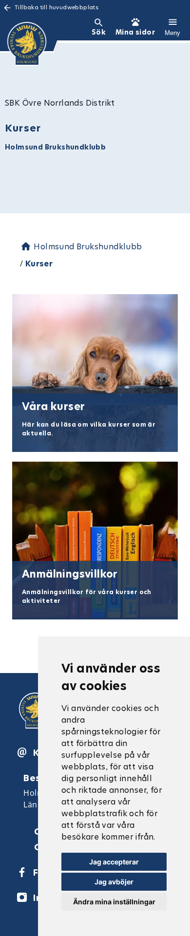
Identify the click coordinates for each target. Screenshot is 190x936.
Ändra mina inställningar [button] (114, 902)
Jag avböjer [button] (114, 882)
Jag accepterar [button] (114, 862)
